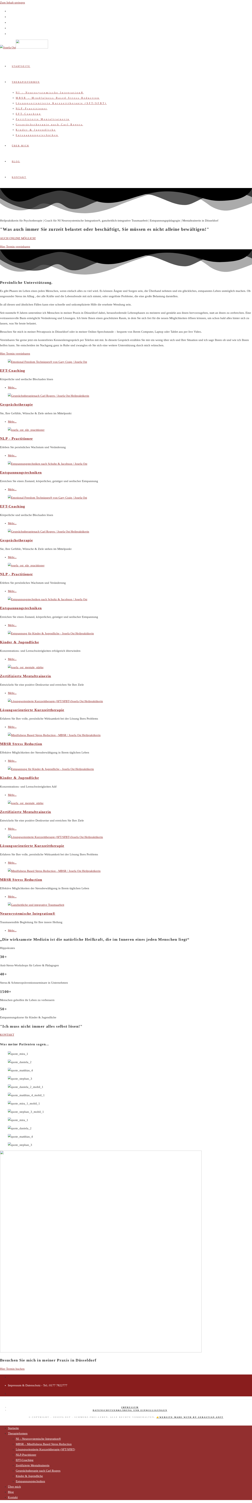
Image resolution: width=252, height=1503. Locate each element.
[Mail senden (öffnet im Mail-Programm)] (10, 33)
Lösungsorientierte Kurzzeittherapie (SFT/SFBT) (45, 1449)
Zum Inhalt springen (12, 2)
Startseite (13, 1428)
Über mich (14, 1486)
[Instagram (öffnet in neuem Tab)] (10, 16)
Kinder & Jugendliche (19, 642)
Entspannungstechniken (21, 472)
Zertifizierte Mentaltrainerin (25, 676)
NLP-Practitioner (26, 1454)
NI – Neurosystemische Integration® (38, 1438)
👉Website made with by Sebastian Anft (190, 1417)
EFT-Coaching (12, 370)
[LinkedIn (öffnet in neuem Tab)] (10, 22)
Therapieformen (18, 1433)
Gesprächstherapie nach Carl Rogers (38, 1470)
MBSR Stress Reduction (21, 744)
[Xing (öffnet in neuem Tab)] (10, 28)
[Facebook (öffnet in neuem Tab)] (10, 11)
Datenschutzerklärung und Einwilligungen (130, 1410)
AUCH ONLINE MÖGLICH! (18, 238)
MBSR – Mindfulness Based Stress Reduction (44, 1444)
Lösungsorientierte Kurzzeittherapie (32, 710)
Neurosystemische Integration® (27, 913)
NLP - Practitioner (16, 438)
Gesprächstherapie (16, 404)
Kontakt (13, 1497)
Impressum (130, 1407)
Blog (11, 1492)
